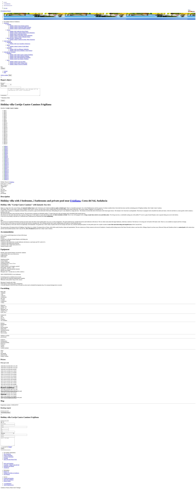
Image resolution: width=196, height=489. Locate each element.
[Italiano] (193, 11)
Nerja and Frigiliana (8, 463)
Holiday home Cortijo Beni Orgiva (18, 34)
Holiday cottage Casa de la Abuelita (18, 64)
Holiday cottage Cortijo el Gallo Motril (19, 46)
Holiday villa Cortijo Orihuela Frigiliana (19, 56)
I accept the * (7, 446)
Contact (5, 71)
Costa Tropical (7, 41)
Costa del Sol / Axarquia (9, 52)
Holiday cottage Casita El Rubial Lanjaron (20, 28)
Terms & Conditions (8, 479)
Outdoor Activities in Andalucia (11, 473)
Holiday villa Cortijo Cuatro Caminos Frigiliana (21, 54)
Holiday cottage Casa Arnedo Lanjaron (19, 25)
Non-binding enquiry (5, 412)
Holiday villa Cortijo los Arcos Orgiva (19, 31)
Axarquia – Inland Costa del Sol (11, 465)
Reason (3, 83)
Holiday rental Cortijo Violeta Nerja (18, 63)
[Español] (190, 11)
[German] (189, 10)
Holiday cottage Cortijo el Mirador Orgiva (20, 36)
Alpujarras (6, 23)
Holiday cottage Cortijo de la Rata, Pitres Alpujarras (22, 39)
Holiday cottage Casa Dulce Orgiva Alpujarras (21, 35)
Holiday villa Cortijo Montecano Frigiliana (20, 57)
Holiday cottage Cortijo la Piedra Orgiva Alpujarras (22, 32)
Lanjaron (9, 24)
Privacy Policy (7, 481)
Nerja (8, 60)
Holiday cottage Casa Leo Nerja (17, 61)
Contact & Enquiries (9, 478)
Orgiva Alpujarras (8, 455)
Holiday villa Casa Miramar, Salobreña (19, 49)
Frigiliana (9, 53)
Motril (8, 45)
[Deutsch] (191, 11)
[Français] (194, 11)
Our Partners (7, 474)
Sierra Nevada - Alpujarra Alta (14, 38)
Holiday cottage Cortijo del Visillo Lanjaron (20, 27)
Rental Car (6, 471)
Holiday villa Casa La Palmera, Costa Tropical (21, 50)
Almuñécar (9, 42)
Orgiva (8, 30)
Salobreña (9, 47)
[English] (188, 11)
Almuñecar (6, 467)
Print (5, 72)
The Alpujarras (7, 454)
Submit (2, 100)
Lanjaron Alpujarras (8, 456)
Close (2, 448)
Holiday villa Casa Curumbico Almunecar (20, 43)
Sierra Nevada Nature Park (10, 459)
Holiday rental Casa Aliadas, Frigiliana (19, 58)
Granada (6, 458)
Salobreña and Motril (9, 466)
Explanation (4, 95)
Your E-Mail (4, 86)
